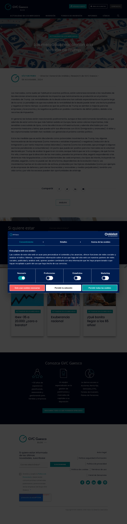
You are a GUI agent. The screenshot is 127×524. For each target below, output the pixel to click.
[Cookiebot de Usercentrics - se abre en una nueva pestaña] (106, 235)
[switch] (49, 278)
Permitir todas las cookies (100, 288)
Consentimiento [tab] (26, 242)
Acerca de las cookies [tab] (100, 242)
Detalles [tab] (63, 242)
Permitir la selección (63, 288)
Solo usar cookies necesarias (27, 288)
